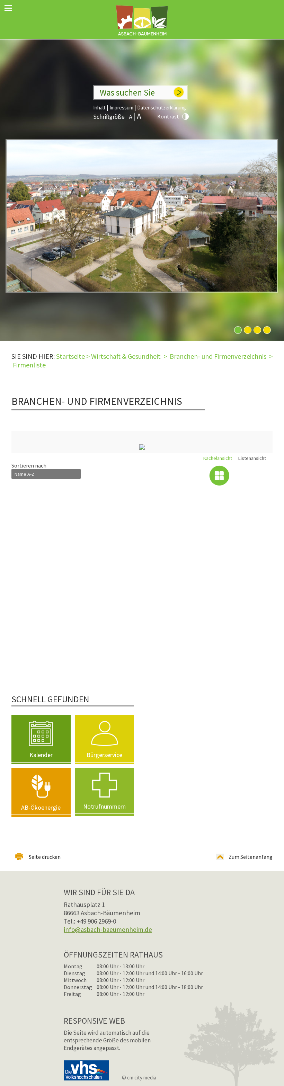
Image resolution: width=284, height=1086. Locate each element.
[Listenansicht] (253, 475)
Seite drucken (45, 856)
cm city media (141, 1077)
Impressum (121, 107)
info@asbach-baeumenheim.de (108, 929)
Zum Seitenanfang (251, 856)
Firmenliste (29, 364)
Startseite (70, 356)
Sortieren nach (28, 465)
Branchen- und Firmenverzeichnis (218, 356)
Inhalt (99, 107)
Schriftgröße (109, 117)
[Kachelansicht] (219, 475)
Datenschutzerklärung (161, 107)
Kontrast (168, 116)
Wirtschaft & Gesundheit (126, 356)
